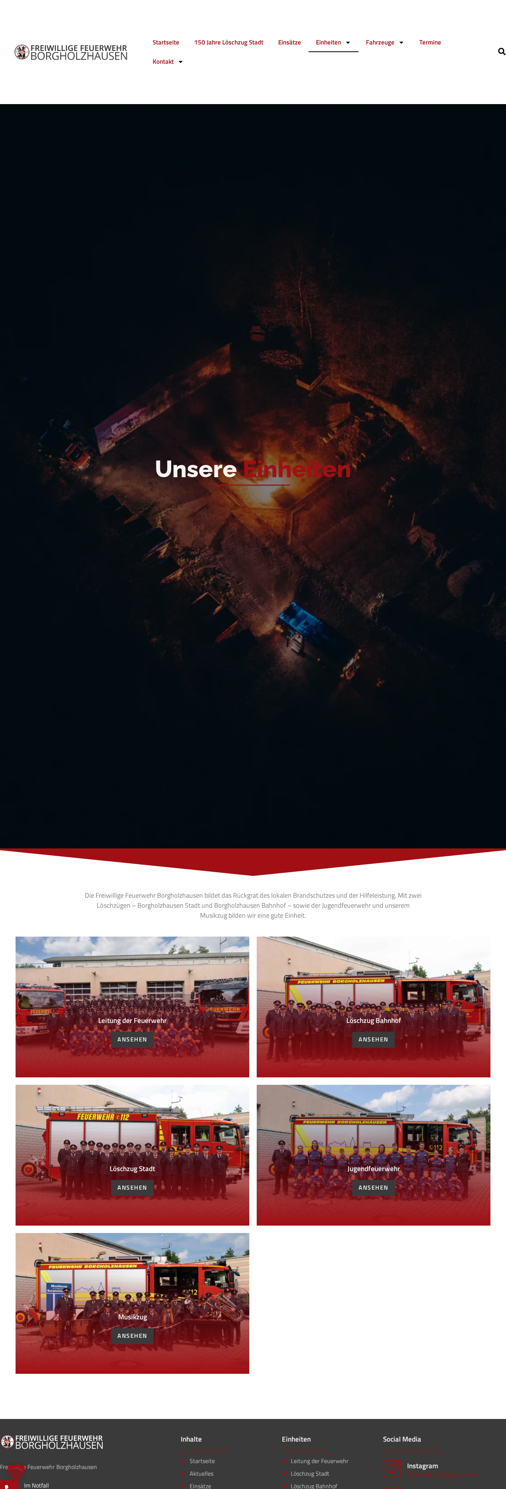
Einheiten (328, 42)
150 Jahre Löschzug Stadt (228, 42)
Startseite (166, 42)
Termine (430, 42)
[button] (16, 1472)
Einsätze (289, 42)
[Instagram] (392, 1468)
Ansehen (132, 1039)
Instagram (422, 1465)
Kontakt (163, 61)
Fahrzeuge (380, 42)
